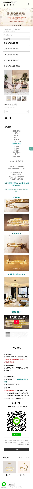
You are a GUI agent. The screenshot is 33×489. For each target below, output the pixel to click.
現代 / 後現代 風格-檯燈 (11, 54)
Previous (1, 17)
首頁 (5, 29)
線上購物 (9, 29)
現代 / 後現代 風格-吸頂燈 (12, 66)
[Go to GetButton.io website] (3, 487)
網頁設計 (21, 487)
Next (32, 17)
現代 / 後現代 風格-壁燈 (11, 60)
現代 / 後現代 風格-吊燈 (10, 31)
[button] (28, 98)
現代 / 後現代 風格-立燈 (11, 48)
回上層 (16, 449)
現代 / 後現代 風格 (16, 29)
